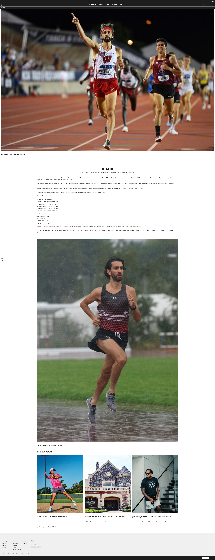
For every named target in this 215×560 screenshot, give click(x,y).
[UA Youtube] (38, 547)
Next (53, 526)
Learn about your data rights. (110, 557)
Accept (205, 557)
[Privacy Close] (212, 558)
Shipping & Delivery (17, 549)
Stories (108, 4)
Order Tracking (16, 543)
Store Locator (25, 541)
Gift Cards (15, 545)
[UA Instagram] (32, 547)
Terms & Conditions (23, 553)
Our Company (92, 4)
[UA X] (35, 547)
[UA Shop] (32, 541)
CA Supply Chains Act (32, 553)
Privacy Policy (16, 553)
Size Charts (24, 543)
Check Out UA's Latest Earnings (107, 7)
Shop (121, 4)
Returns (14, 547)
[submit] (212, 4)
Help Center (15, 541)
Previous (40, 526)
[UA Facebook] (40, 547)
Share (2, 258)
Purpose (101, 4)
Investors (114, 4)
